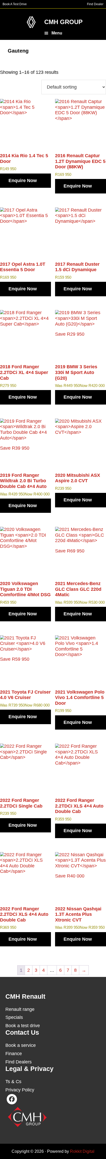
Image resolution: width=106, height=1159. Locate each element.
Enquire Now (22, 180)
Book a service (20, 1045)
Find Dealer (95, 4)
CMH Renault (31, 22)
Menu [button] (56, 33)
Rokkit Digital (82, 1151)
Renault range (19, 1009)
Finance (13, 1053)
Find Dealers (18, 1061)
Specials (14, 1017)
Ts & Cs (13, 1081)
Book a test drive (22, 1025)
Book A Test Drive (15, 4)
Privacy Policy (19, 1089)
